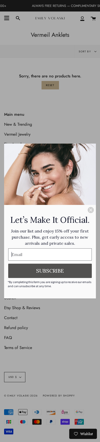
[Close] (91, 210)
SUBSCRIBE (50, 270)
